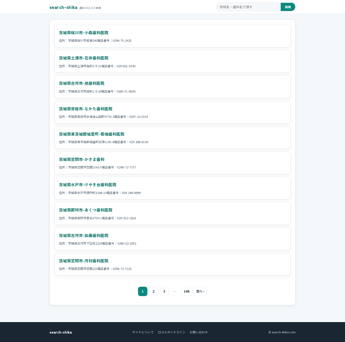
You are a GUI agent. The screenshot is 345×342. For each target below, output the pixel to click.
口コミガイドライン (171, 332)
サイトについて (143, 332)
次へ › (200, 291)
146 (186, 291)
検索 (288, 7)
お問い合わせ (199, 332)
